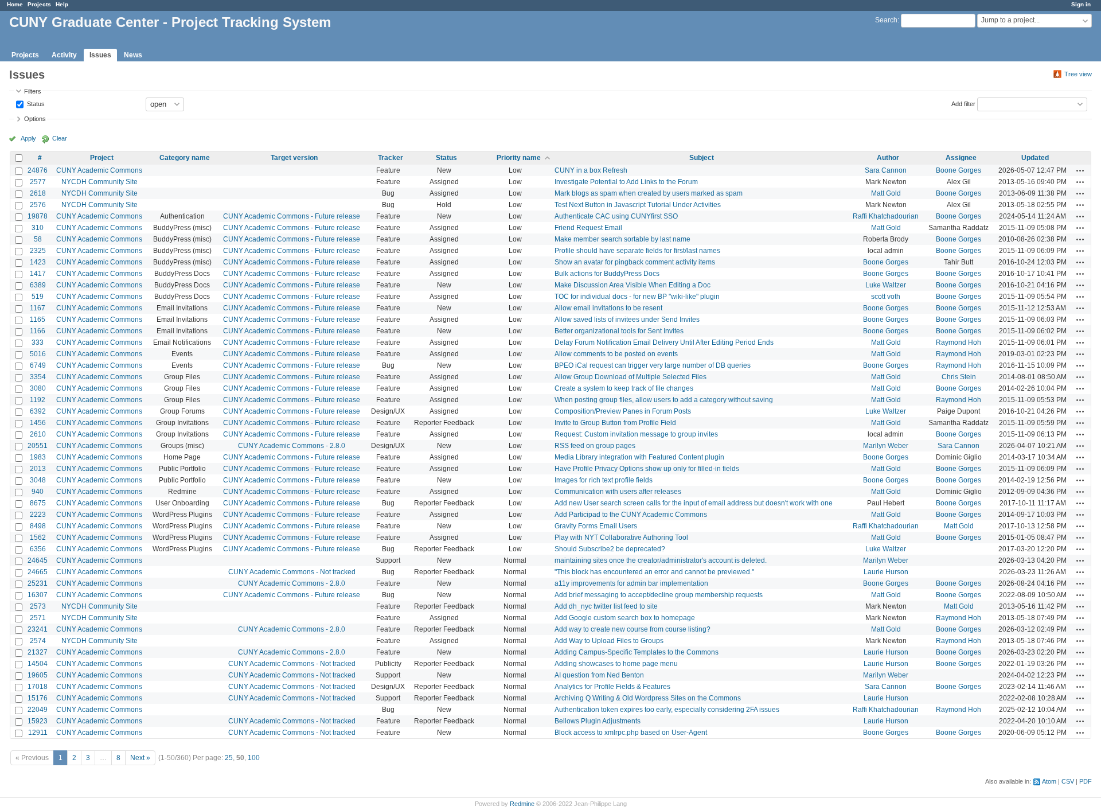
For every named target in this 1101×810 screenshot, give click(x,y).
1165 (37, 320)
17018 (38, 687)
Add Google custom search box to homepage (625, 618)
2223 (38, 515)
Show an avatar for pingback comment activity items (635, 262)
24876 (38, 170)
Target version (294, 158)
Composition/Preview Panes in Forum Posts (623, 411)
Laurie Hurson (886, 572)
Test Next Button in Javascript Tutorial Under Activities (638, 205)
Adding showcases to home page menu (616, 664)
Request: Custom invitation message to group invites (636, 434)
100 (254, 758)
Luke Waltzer (885, 285)
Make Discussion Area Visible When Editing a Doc (632, 285)
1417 (38, 274)
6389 (38, 285)
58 (38, 239)
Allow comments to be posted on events (616, 354)
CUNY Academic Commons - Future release (291, 216)
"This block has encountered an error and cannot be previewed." (654, 572)
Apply (28, 138)
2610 (38, 434)
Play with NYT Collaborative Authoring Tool (621, 537)
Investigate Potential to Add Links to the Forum (626, 182)
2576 (38, 205)
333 (38, 342)
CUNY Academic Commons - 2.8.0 (291, 446)
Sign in (1081, 4)
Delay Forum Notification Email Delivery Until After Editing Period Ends (664, 342)
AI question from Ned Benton (599, 675)
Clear (59, 138)
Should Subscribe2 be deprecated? (610, 549)
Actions (1080, 170)
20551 (38, 446)
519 (38, 297)
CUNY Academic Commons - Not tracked (292, 572)
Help (62, 4)
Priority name (519, 158)
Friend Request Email (588, 228)
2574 (38, 641)
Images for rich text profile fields (604, 480)
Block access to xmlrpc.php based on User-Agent (631, 733)
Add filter (963, 103)
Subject (701, 158)
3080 (38, 388)
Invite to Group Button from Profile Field (615, 423)
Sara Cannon (886, 170)
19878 (38, 216)
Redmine (522, 803)
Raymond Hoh (958, 342)
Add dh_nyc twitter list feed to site (606, 606)
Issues (100, 55)
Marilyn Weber (885, 446)
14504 (38, 664)
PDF (1085, 781)
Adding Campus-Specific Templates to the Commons (637, 652)
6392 (38, 411)
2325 (38, 251)
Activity (64, 55)
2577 (38, 182)
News (133, 55)
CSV (1067, 781)
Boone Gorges (958, 170)
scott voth (885, 297)
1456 (38, 423)
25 (229, 758)
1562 (38, 537)
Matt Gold (886, 193)
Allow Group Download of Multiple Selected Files (630, 377)
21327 (38, 652)
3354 (38, 377)
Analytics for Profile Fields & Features (612, 687)
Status (35, 103)
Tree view (1078, 74)
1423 (38, 262)
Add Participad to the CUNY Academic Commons (631, 515)
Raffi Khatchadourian (886, 216)
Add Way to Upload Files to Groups (609, 641)
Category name (184, 158)
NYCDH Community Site (99, 182)
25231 (38, 583)
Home (15, 4)
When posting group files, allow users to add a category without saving (664, 400)
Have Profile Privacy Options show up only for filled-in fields (647, 469)
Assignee (961, 158)
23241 (38, 629)
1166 (37, 331)
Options (35, 118)
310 (38, 228)
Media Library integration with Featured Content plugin (639, 457)
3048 (38, 480)
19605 (38, 675)
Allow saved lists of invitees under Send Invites (627, 320)
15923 (38, 721)
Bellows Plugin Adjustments (598, 721)
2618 (38, 193)
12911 (38, 733)
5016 (38, 354)
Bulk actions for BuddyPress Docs (607, 274)
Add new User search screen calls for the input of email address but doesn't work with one (694, 503)
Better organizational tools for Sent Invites (619, 331)
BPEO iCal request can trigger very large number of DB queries (653, 365)
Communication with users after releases (618, 492)
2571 (38, 618)
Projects (39, 4)
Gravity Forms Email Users (596, 526)
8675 (38, 503)
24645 (38, 560)
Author (888, 158)
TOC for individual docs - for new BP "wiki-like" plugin (637, 297)
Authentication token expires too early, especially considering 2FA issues (667, 710)
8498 (38, 526)
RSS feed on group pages (595, 446)
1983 (38, 457)
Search (886, 20)
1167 (37, 308)
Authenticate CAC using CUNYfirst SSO (616, 216)
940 (38, 492)
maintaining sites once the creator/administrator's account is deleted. (661, 560)
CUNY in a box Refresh (591, 170)
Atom (1049, 781)
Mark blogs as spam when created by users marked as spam (649, 193)
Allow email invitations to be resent (608, 308)
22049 (38, 710)
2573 (38, 606)
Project (102, 158)
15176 (38, 698)
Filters (32, 91)
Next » (140, 758)
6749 (38, 365)
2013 (38, 469)
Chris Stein (959, 377)
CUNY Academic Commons (99, 170)
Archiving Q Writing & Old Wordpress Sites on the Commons (648, 698)
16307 (38, 595)
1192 (37, 400)
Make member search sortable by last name (622, 239)
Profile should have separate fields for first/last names (637, 251)
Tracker (390, 158)
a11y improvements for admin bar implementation (631, 583)
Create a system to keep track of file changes (624, 388)
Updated (1035, 158)
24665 (38, 572)
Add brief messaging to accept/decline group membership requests (659, 595)
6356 (38, 549)
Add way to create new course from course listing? (632, 629)
